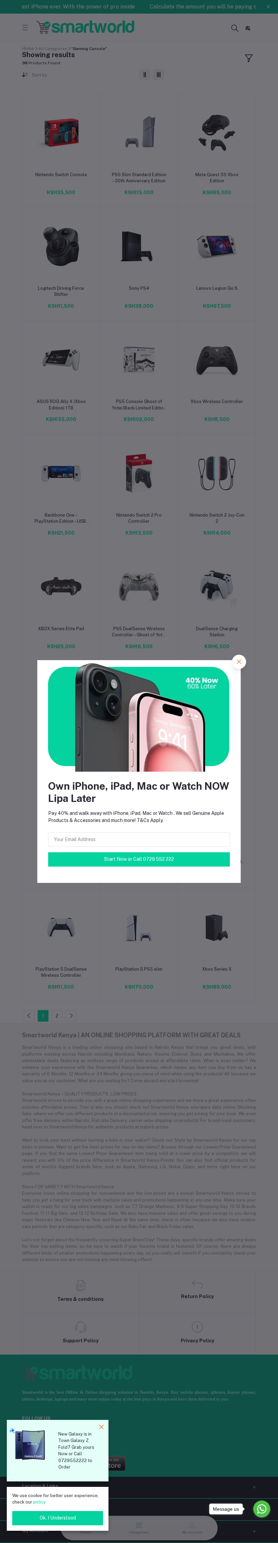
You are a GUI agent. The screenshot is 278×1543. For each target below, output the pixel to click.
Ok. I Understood (58, 1518)
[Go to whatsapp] (261, 1508)
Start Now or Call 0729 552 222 (139, 859)
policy (39, 1502)
